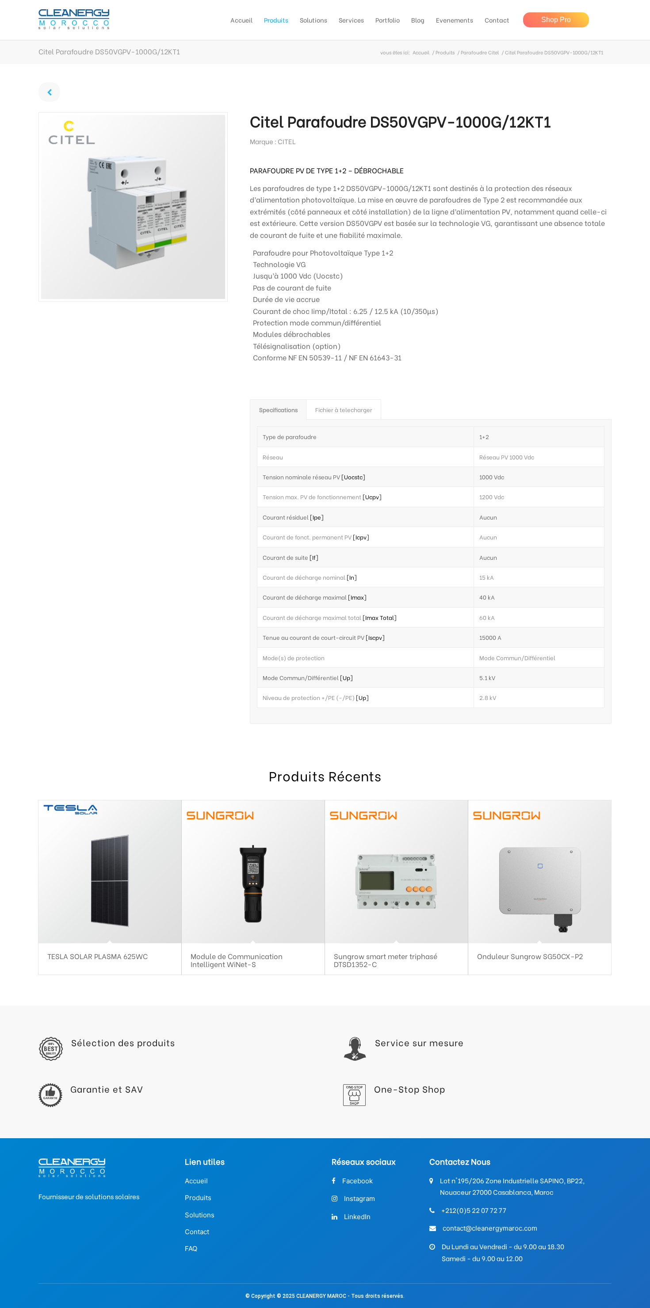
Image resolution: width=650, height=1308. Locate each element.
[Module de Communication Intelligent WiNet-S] (253, 871)
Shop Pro (556, 19)
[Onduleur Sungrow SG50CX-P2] (539, 871)
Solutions (199, 1215)
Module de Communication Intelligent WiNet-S (237, 960)
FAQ (191, 1248)
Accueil (421, 52)
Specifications (278, 409)
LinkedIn (357, 1216)
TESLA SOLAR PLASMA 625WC (97, 956)
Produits (445, 52)
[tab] (278, 409)
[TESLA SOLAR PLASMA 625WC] (109, 871)
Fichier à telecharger (343, 409)
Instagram (359, 1198)
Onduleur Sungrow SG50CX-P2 (530, 956)
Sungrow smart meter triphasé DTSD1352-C (385, 960)
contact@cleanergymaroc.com (490, 1228)
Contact (197, 1232)
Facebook (357, 1181)
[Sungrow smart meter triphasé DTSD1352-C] (396, 871)
